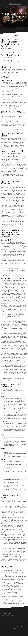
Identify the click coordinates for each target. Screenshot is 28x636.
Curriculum (11, 631)
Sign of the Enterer (16, 293)
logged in (8, 615)
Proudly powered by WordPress (9, 626)
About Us (6, 631)
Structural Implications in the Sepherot (12, 593)
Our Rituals (17, 631)
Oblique (22, 626)
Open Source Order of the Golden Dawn (14, 15)
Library (22, 631)
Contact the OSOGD (14, 633)
